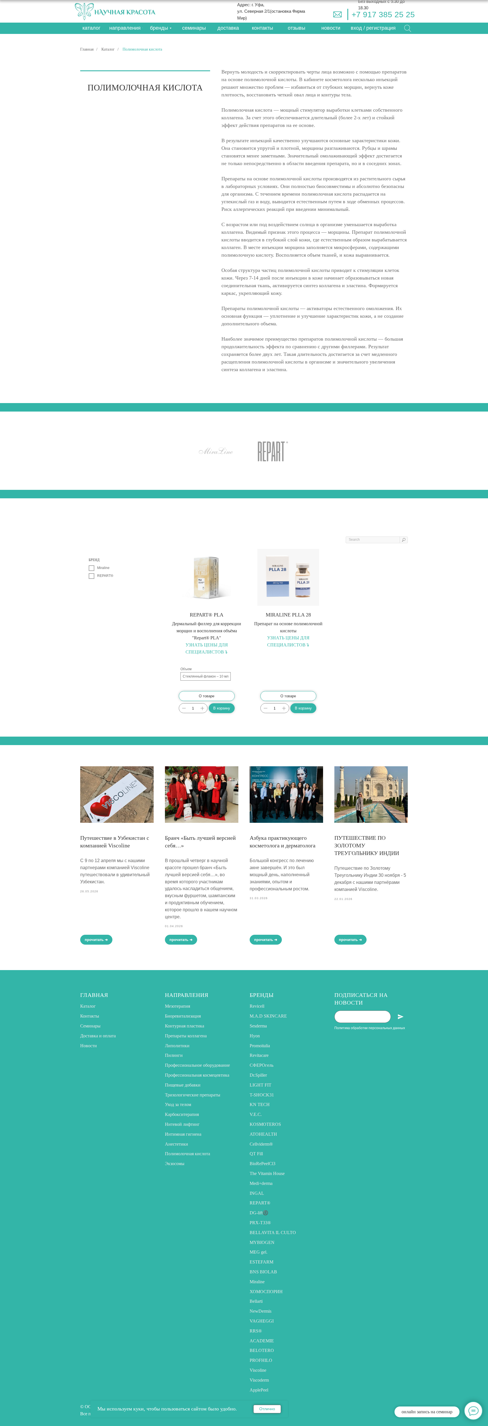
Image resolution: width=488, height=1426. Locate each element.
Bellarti (256, 1301)
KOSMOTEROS (265, 1124)
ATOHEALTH (263, 1134)
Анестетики (176, 1144)
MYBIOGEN (262, 1242)
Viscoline (258, 1370)
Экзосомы (174, 1163)
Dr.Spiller (258, 1075)
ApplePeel (259, 1390)
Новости (88, 1045)
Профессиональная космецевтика (197, 1075)
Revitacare (259, 1055)
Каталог (108, 49)
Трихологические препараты (192, 1094)
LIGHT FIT (260, 1085)
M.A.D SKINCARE (268, 1016)
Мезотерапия (177, 1006)
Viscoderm (259, 1380)
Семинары (90, 1025)
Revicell (257, 1006)
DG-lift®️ (259, 1212)
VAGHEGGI (262, 1321)
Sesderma (258, 1025)
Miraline (257, 1281)
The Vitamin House (267, 1173)
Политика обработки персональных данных (369, 1028)
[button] (373, 28)
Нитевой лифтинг (182, 1124)
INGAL (257, 1193)
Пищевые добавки (183, 1085)
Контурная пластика (184, 1025)
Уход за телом (178, 1104)
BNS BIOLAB (263, 1271)
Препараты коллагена (186, 1035)
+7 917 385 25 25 (383, 14)
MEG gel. (258, 1252)
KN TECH (260, 1104)
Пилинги (174, 1055)
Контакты (89, 1016)
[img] (337, 14)
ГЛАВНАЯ (94, 995)
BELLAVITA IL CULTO (273, 1232)
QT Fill (256, 1153)
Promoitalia (260, 1045)
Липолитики (177, 1045)
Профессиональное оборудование (197, 1065)
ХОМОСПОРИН (266, 1291)
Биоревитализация (183, 1016)
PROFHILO (261, 1360)
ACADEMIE (262, 1340)
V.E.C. (256, 1114)
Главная (86, 49)
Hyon (255, 1035)
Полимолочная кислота (187, 1153)
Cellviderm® (261, 1144)
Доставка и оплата (98, 1035)
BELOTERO (262, 1350)
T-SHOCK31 (262, 1094)
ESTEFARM (261, 1262)
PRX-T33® (260, 1222)
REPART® (260, 1202)
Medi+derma (261, 1183)
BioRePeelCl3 (262, 1163)
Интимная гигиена (183, 1134)
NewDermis (260, 1311)
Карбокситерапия (182, 1114)
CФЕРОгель (261, 1065)
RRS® (256, 1330)
